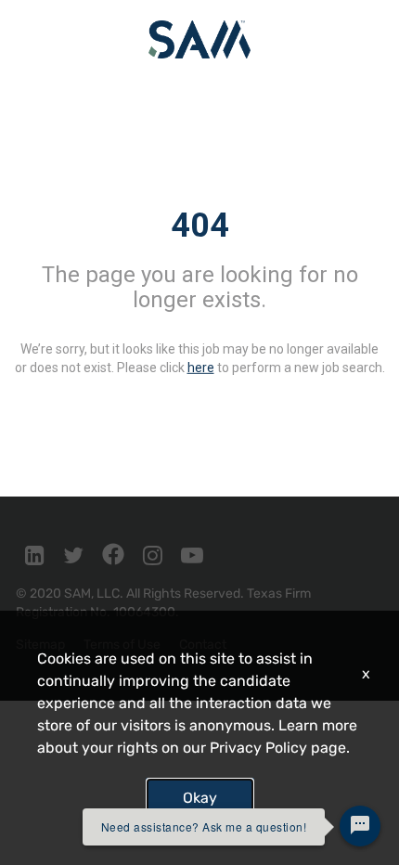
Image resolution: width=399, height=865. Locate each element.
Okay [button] (200, 798)
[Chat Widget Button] (360, 826)
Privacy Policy (258, 747)
